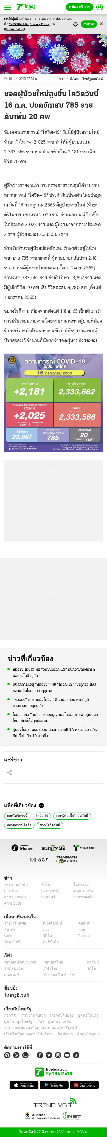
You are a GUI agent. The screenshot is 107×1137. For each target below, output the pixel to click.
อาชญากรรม (14, 897)
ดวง (44, 930)
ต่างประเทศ (80, 891)
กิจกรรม (10, 1015)
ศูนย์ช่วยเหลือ (54, 1022)
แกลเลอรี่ (11, 975)
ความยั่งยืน (12, 903)
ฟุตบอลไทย (49, 962)
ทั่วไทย (77, 78)
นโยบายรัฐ (48, 891)
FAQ (36, 1022)
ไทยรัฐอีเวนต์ (15, 995)
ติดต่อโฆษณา (79, 1034)
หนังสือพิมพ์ (50, 923)
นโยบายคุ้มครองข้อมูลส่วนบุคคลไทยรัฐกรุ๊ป (36, 1028)
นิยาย (8, 936)
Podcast (83, 936)
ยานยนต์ (46, 897)
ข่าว (65, 78)
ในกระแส (79, 885)
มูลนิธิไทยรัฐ (82, 1015)
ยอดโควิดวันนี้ (16, 815)
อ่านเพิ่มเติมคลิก (30, 24)
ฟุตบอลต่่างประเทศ (18, 962)
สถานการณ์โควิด (18, 824)
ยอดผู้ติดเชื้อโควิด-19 (78, 824)
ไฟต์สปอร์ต (12, 968)
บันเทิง (9, 930)
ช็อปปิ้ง (10, 988)
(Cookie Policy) (14, 29)
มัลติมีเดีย (48, 942)
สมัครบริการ (80, 7)
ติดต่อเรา (58, 1034)
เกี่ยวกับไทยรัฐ (58, 1015)
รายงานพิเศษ (14, 923)
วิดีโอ (45, 936)
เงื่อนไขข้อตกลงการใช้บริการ (25, 1034)
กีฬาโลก (47, 968)
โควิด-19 (40, 815)
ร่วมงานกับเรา (32, 1015)
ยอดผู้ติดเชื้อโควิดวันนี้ (69, 815)
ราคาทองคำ (81, 897)
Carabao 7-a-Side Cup (60, 975)
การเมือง (11, 891)
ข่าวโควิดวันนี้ (47, 824)
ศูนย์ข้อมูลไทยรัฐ (16, 1022)
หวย (79, 930)
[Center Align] (101, 24)
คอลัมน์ (81, 923)
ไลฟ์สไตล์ (11, 942)
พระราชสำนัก (14, 885)
